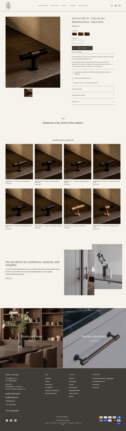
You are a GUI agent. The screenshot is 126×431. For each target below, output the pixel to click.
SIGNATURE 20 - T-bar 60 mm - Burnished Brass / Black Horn (47, 182)
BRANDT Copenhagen (65, 420)
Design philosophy (74, 390)
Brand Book (96, 384)
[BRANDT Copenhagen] (8, 5)
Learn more (94, 340)
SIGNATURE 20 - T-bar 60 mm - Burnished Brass (18, 181)
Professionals (96, 374)
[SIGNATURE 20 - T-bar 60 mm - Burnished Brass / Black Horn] (28, 93)
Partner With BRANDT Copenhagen (103, 378)
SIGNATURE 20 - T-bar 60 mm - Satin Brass (75, 225)
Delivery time (75, 101)
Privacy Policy (71, 423)
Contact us (47, 423)
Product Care (54, 423)
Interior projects (73, 393)
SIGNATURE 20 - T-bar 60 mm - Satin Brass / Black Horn (105, 226)
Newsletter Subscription (13, 393)
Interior (47, 381)
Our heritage (72, 381)
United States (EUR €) (62, 417)
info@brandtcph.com (12, 397)
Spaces (71, 396)
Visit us (31, 340)
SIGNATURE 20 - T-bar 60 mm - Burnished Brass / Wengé (76, 182)
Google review (14, 410)
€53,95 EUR (8, 183)
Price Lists (96, 387)
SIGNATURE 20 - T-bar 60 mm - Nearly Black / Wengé (48, 225)
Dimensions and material (78, 95)
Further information (77, 89)
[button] (112, 6)
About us (9, 278)
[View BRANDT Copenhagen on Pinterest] (15, 420)
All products (48, 384)
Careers (71, 384)
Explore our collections (52, 390)
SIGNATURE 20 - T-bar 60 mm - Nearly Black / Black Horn (18, 226)
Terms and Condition (62, 423)
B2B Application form (99, 381)
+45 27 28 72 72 (10, 401)
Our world (72, 374)
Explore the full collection (63, 140)
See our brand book (51, 393)
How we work (73, 387)
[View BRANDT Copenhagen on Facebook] (11, 420)
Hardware (48, 378)
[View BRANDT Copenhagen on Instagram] (7, 420)
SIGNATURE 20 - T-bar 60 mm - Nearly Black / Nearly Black (106, 182)
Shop (46, 374)
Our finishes (48, 387)
